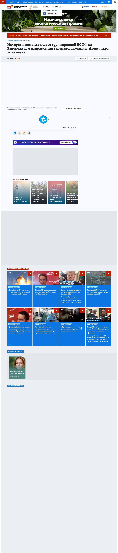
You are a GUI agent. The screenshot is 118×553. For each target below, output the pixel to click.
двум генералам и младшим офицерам (98, 330)
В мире (67, 2)
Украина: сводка (45, 35)
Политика (39, 2)
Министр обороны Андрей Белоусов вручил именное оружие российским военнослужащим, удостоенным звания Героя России (98, 338)
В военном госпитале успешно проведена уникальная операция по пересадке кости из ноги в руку (45, 330)
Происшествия (88, 35)
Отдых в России (63, 35)
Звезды (74, 2)
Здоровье (82, 2)
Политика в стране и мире (13, 40)
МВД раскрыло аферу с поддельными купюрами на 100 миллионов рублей (71, 329)
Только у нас (27, 35)
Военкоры (35, 35)
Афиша (96, 35)
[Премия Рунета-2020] (33, 7)
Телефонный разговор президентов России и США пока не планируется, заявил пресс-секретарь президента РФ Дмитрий (71, 299)
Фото (12, 2)
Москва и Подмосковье (66, 324)
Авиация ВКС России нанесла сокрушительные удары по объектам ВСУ (97, 292)
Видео (18, 2)
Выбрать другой (52, 13)
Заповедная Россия (76, 35)
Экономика (58, 2)
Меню (3, 2)
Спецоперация (27, 2)
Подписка (105, 7)
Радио (86, 7)
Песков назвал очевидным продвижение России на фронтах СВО (71, 292)
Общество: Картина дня (14, 287)
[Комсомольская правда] (17, 7)
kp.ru (18, 59)
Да (44, 13)
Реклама (95, 7)
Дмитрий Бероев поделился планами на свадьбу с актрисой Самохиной (46, 292)
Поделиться (82, 58)
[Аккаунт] (115, 2)
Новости (18, 35)
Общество (48, 2)
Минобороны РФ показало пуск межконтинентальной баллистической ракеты (19, 292)
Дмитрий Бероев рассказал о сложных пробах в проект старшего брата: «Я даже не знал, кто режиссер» (19, 330)
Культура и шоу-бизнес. (40, 287)
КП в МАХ (54, 35)
